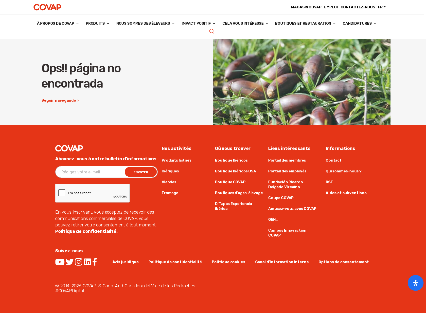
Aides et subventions (346, 193)
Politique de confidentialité (175, 262)
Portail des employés (287, 171)
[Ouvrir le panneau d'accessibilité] (416, 283)
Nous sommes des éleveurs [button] (143, 23)
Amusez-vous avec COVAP (292, 208)
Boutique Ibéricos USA (235, 171)
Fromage (170, 193)
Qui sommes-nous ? (343, 171)
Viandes (169, 182)
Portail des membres (287, 160)
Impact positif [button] (196, 23)
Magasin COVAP (306, 7)
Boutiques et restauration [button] (303, 23)
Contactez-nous (358, 7)
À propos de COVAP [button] (55, 23)
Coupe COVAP (281, 198)
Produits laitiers (176, 160)
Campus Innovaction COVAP (287, 233)
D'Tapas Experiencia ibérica (233, 206)
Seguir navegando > (60, 100)
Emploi (330, 7)
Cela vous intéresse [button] (243, 23)
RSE (329, 182)
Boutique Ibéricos (231, 160)
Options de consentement (344, 262)
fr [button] (380, 7)
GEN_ (273, 219)
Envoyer (141, 172)
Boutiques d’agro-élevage (239, 193)
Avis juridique (125, 262)
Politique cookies (228, 262)
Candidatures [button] (357, 23)
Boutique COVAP (230, 182)
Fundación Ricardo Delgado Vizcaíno (285, 184)
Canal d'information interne (282, 262)
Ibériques (170, 171)
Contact (333, 160)
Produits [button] (95, 23)
